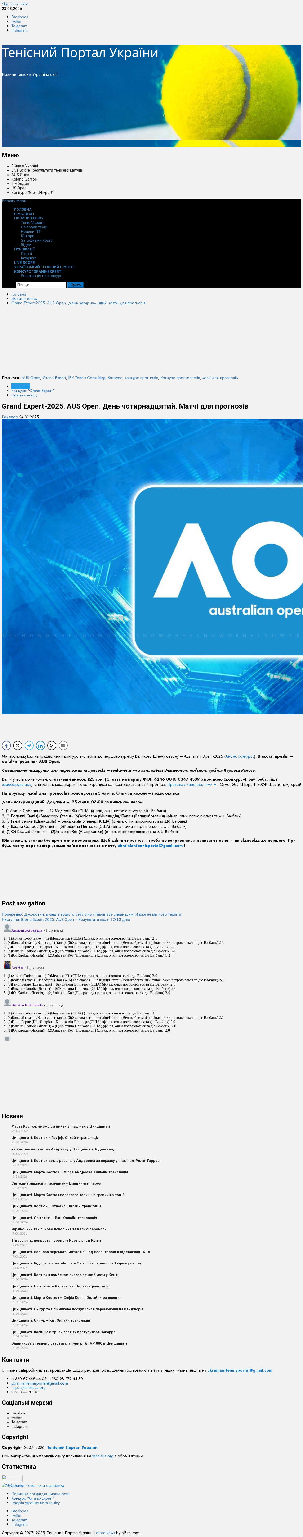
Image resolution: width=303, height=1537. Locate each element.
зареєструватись (16, 784)
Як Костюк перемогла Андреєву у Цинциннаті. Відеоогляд (63, 1149)
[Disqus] (151, 981)
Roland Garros (24, 179)
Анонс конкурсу (239, 756)
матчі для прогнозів (220, 378)
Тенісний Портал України (80, 52)
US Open (19, 188)
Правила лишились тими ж (191, 784)
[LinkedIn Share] (40, 745)
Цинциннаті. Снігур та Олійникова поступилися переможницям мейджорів (77, 1309)
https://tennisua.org (28, 1387)
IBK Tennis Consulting (86, 378)
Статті (26, 253)
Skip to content (15, 4)
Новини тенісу (28, 218)
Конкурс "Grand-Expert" (32, 390)
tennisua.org (102, 1456)
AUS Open (20, 174)
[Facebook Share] (6, 745)
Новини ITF (31, 231)
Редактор (10, 417)
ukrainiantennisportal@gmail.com (150, 845)
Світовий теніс (34, 227)
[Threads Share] (51, 745)
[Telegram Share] (29, 745)
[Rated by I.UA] (12, 1481)
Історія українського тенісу (35, 1502)
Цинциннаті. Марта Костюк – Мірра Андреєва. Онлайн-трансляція (69, 1172)
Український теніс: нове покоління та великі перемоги (59, 1229)
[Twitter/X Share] (17, 745)
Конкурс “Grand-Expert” (32, 192)
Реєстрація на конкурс (41, 275)
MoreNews (105, 1533)
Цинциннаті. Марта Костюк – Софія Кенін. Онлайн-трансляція (65, 1298)
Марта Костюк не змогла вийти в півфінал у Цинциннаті (60, 1126)
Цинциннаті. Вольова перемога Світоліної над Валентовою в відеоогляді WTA (80, 1252)
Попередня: (91, 914)
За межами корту (37, 240)
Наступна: (66, 919)
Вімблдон (20, 183)
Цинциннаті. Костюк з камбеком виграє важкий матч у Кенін (64, 1275)
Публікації (24, 249)
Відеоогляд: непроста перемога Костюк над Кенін (56, 1240)
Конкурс (115, 378)
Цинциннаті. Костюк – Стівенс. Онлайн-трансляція (56, 1206)
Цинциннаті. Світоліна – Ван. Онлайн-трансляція (54, 1218)
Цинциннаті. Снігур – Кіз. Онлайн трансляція (50, 1320)
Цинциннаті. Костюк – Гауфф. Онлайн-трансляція (55, 1138)
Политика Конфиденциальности (40, 1493)
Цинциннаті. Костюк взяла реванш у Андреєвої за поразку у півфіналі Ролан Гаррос (85, 1161)
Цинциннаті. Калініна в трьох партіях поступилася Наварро (63, 1332)
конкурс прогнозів (141, 378)
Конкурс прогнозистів (180, 378)
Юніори (27, 235)
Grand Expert (54, 378)
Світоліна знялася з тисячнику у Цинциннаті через (56, 1183)
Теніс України (33, 222)
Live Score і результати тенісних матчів (46, 170)
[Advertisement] (144, 114)
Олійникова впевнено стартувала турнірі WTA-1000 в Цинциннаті (69, 1343)
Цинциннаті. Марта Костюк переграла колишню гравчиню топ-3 (68, 1195)
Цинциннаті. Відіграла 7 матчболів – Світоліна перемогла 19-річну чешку (76, 1263)
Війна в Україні (24, 166)
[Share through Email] (63, 745)
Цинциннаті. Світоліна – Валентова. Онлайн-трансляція (60, 1286)
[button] (14, 201)
